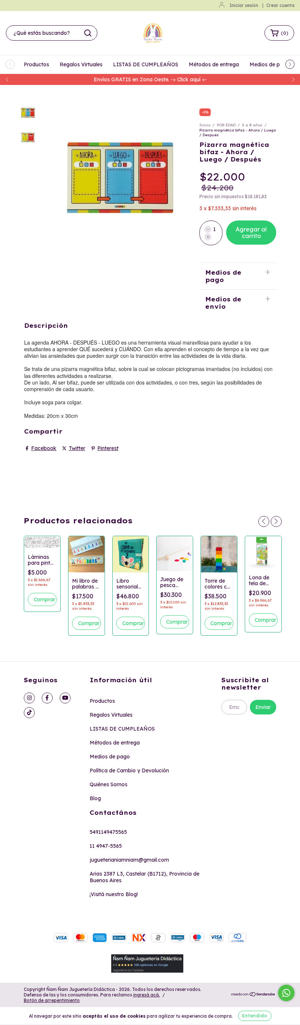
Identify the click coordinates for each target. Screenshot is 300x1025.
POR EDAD (226, 125)
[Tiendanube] (253, 995)
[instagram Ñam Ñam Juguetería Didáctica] (29, 697)
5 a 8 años (252, 125)
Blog (95, 798)
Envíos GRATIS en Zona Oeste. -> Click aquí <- (150, 79)
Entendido (254, 1015)
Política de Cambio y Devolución (129, 770)
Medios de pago (270, 64)
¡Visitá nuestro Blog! (114, 894)
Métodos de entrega (214, 64)
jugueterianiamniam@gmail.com (129, 860)
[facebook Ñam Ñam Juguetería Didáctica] (47, 697)
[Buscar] (87, 33)
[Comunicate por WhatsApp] (286, 993)
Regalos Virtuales (81, 64)
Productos (36, 64)
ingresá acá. (146, 995)
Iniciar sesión (243, 5)
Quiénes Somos (108, 784)
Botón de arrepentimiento (52, 1000)
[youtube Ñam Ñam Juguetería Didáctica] (65, 697)
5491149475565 (108, 832)
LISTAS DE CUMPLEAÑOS (145, 64)
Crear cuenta (280, 5)
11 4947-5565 (106, 846)
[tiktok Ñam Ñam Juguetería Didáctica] (29, 712)
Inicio (204, 125)
